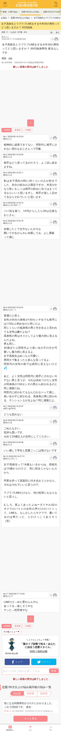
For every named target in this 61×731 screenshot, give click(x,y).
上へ (30, 730)
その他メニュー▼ (11, 632)
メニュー (5, 6)
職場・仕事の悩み (10, 12)
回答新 (30, 693)
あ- (51, 32)
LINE (10, 58)
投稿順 (7, 130)
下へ (50, 730)
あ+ (57, 32)
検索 (56, 6)
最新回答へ (10, 730)
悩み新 (17, 693)
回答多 (44, 693)
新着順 (18, 130)
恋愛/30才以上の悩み (30, 12)
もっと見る (30, 718)
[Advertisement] (30, 271)
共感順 (28, 130)
